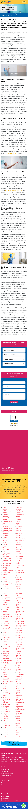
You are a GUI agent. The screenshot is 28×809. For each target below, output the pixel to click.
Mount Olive (6, 709)
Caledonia (18, 672)
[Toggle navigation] (24, 2)
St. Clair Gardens (7, 616)
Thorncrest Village (7, 583)
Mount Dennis (6, 711)
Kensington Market (21, 539)
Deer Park (18, 635)
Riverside (5, 641)
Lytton (4, 738)
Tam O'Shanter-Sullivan (7, 601)
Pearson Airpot (7, 669)
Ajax (17, 734)
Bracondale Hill (20, 688)
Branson (18, 685)
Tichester (5, 579)
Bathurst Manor (20, 715)
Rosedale (5, 635)
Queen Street (6, 657)
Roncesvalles (6, 637)
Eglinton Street (20, 611)
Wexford (5, 544)
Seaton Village (6, 627)
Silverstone (6, 623)
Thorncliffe (5, 584)
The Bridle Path (7, 597)
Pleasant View (6, 664)
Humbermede (19, 556)
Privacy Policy (4, 785)
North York (6, 697)
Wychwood (6, 532)
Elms (17, 609)
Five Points (19, 593)
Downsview (19, 627)
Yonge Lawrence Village (7, 522)
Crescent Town (20, 643)
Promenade (6, 658)
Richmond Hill (6, 646)
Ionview (18, 551)
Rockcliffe (5, 639)
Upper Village (6, 565)
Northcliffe (5, 692)
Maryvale (5, 727)
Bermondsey (19, 699)
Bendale (18, 701)
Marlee (4, 729)
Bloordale (18, 690)
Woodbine (5, 535)
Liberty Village (20, 514)
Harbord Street (20, 572)
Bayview (18, 711)
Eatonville (18, 614)
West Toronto (6, 547)
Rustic (4, 630)
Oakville (5, 687)
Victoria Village (7, 560)
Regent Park (6, 650)
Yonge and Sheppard (5, 525)
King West (18, 535)
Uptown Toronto (7, 563)
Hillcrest (18, 563)
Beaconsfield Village (19, 707)
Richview (5, 644)
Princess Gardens (7, 660)
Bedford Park (19, 704)
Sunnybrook (6, 607)
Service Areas (4, 789)
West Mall (5, 551)
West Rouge (6, 549)
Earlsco (18, 620)
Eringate (18, 604)
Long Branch (19, 507)
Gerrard (18, 586)
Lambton (18, 523)
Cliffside (18, 650)
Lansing (18, 521)
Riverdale (5, 643)
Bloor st (18, 692)
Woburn (5, 537)
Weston (5, 546)
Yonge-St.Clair (6, 518)
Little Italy (18, 512)
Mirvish (4, 720)
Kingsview (19, 533)
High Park (18, 567)
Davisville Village (20, 637)
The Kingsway (6, 590)
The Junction (6, 591)
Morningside (6, 715)
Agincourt (18, 736)
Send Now (14, 402)
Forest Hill (18, 590)
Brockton (18, 679)
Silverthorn (5, 621)
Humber (18, 560)
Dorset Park (19, 630)
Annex (17, 725)
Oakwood (5, 685)
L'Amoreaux (19, 526)
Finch (17, 595)
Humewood (19, 553)
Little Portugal (20, 511)
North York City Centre (7, 694)
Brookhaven (19, 678)
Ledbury (18, 516)
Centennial (19, 665)
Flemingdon (19, 591)
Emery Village (19, 607)
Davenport (19, 639)
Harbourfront (19, 570)
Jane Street (19, 546)
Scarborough (6, 628)
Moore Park (6, 716)
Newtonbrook (6, 704)
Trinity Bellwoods (7, 569)
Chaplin (18, 664)
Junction (18, 544)
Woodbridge (6, 533)
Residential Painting (5, 769)
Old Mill (5, 683)
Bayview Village (20, 709)
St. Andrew (5, 618)
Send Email (6, 798)
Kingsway (18, 532)
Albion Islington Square (20, 731)
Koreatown (19, 528)
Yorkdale (5, 509)
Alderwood (19, 729)
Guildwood (19, 576)
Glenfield (18, 583)
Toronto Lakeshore (8, 570)
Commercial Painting (6, 775)
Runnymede (6, 632)
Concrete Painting (5, 782)
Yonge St (5, 519)
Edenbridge (19, 613)
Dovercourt (19, 628)
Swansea (5, 604)
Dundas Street (20, 621)
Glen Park (18, 584)
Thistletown (6, 586)
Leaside (18, 518)
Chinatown (19, 662)
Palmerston (6, 679)
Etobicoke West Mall (20, 599)
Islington (18, 549)
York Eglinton (6, 516)
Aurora (18, 720)
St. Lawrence (6, 614)
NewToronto (6, 702)
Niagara (5, 701)
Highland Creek (20, 565)
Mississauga (6, 718)
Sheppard (5, 625)
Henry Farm (19, 569)
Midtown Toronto (7, 725)
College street (20, 648)
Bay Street (19, 713)
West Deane (6, 556)
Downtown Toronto (21, 625)
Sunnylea (5, 606)
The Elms (5, 593)
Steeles (4, 613)
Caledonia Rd (19, 671)
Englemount (19, 606)
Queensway (6, 653)
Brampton (18, 687)
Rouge (4, 634)
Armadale (18, 723)
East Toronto (19, 618)
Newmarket (6, 706)
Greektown (19, 579)
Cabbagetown (20, 674)
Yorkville (5, 507)
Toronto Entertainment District (6, 575)
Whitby (4, 542)
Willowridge (6, 539)
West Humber (6, 553)
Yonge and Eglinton (8, 530)
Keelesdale (19, 542)
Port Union (5, 662)
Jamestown (19, 547)
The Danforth (6, 595)
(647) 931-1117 (9, 806)
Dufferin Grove (20, 623)
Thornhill (5, 581)
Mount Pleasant (7, 708)
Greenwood (19, 577)
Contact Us (3, 787)
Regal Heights (6, 651)
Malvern (5, 736)
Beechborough (20, 702)
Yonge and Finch (7, 528)
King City (18, 537)
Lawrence (18, 519)
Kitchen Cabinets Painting (7, 773)
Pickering (5, 667)
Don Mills (18, 634)
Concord (18, 646)
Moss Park (5, 713)
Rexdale (5, 648)
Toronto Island (6, 572)
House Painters (4, 771)
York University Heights (7, 511)
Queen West (6, 655)
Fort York (18, 588)
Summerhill (5, 609)
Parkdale (5, 676)
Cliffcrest (18, 651)
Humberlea (19, 558)
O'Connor (5, 690)
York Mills (5, 514)
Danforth (18, 641)
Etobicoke (19, 602)
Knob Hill (18, 530)
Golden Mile (19, 581)
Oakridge (5, 688)
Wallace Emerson (7, 558)
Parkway (5, 672)
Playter (4, 665)
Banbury (18, 716)
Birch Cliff (18, 697)
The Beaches (6, 599)
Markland (5, 731)
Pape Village (6, 678)
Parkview (5, 674)
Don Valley (19, 632)
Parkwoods (6, 671)
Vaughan (5, 562)
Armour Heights (20, 722)
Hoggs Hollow (20, 562)
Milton (4, 723)
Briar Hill (18, 683)
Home (2, 14)
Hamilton (18, 574)
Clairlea (18, 657)
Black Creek (19, 695)
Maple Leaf (6, 734)
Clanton (18, 653)
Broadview (19, 681)
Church (18, 660)
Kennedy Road (20, 540)
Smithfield (5, 620)
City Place (19, 658)
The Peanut (6, 588)
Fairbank (18, 597)
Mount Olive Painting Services (14, 14)
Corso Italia (19, 644)
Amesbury (18, 727)
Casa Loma (19, 667)
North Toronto (6, 699)
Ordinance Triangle (8, 681)
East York (18, 616)
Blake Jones (19, 694)
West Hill (5, 555)
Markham (5, 732)
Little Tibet (19, 509)
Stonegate (5, 611)
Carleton (18, 669)
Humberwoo (19, 555)
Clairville (18, 655)
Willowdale (5, 540)
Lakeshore (19, 525)
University (5, 567)
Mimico (4, 722)
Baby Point (19, 718)
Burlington (19, 676)
